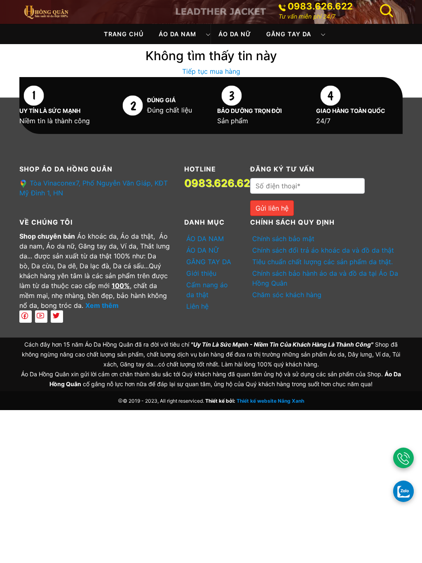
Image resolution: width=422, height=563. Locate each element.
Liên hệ (197, 306)
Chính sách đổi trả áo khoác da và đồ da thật (323, 250)
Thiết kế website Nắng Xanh (270, 401)
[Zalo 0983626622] (403, 491)
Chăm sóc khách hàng (286, 295)
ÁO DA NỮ (234, 34)
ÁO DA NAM (177, 34)
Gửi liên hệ (272, 208)
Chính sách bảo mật (283, 239)
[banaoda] (46, 11)
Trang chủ (124, 34)
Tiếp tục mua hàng (211, 71)
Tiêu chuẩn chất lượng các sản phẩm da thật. (322, 262)
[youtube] (41, 316)
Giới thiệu (201, 273)
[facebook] (25, 316)
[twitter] (57, 316)
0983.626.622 (320, 6)
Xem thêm (102, 305)
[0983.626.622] (403, 458)
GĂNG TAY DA (288, 34)
